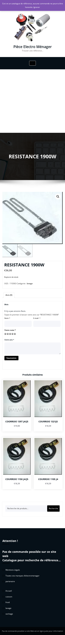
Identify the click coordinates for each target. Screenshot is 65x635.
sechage (9, 613)
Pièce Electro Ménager (32, 46)
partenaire (10, 581)
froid (8, 602)
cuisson (9, 596)
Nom (7, 318)
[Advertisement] (32, 101)
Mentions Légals (13, 570)
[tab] (8, 295)
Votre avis (9, 340)
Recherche (53, 508)
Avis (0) (9, 295)
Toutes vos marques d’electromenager (22, 575)
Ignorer (36, 7)
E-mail (36, 318)
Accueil (9, 590)
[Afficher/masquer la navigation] (32, 63)
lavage (30, 283)
